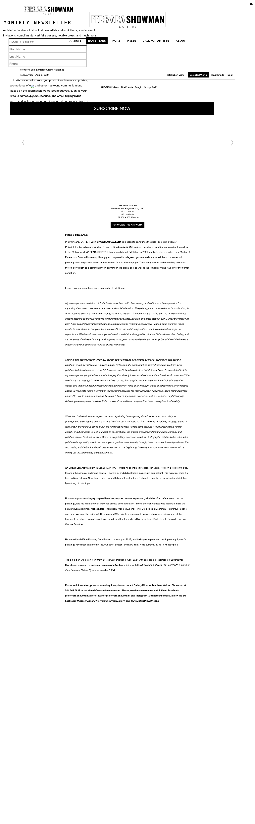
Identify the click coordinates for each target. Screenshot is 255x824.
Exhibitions (97, 40)
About (181, 40)
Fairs (116, 40)
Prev (23, 143)
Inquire (127, 225)
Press (131, 40)
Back (230, 74)
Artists (75, 40)
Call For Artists (156, 40)
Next (232, 143)
